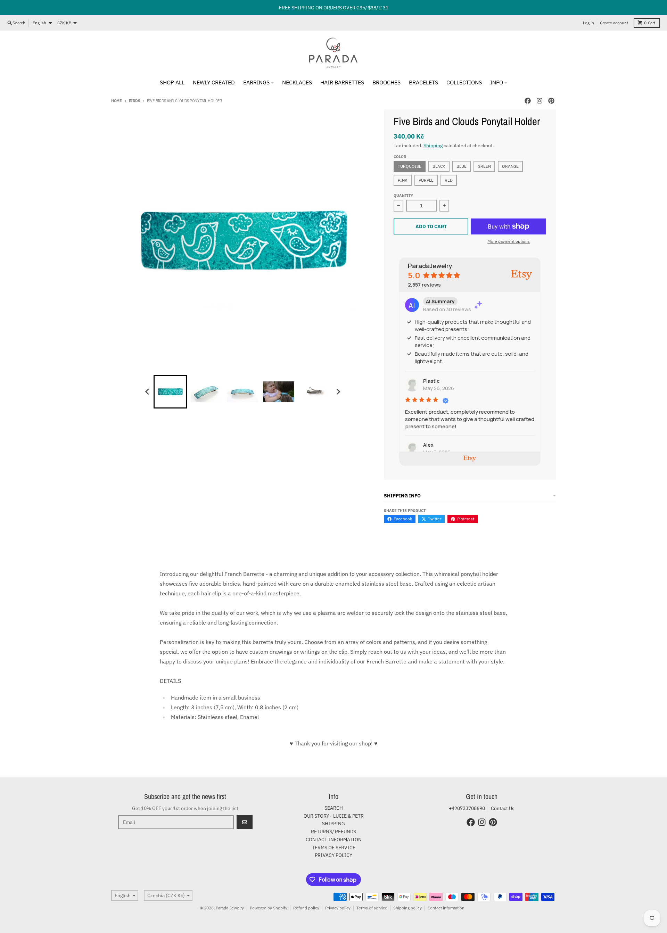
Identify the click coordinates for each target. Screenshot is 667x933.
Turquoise (409, 166)
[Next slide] (338, 392)
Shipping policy (407, 907)
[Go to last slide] (147, 392)
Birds (134, 100)
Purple (426, 180)
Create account (614, 22)
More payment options (508, 241)
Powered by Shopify (268, 907)
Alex (428, 445)
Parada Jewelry (230, 907)
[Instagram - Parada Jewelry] (539, 100)
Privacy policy (338, 907)
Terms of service (371, 907)
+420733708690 (467, 808)
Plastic (431, 381)
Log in (588, 22)
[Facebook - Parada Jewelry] (527, 100)
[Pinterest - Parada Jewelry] (551, 100)
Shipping (433, 145)
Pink (402, 180)
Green (484, 166)
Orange (510, 166)
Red (449, 180)
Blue (461, 166)
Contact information (446, 907)
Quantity (403, 195)
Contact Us (502, 808)
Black (439, 166)
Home (116, 100)
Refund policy (306, 907)
